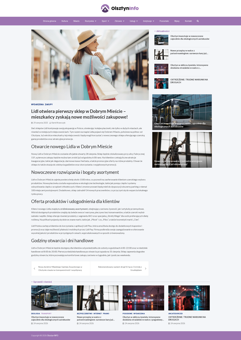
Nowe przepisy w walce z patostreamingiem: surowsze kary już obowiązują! (188, 53)
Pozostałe (164, 21)
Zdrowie (118, 21)
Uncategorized (175, 314)
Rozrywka (89, 21)
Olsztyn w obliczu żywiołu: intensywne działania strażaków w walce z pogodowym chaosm (189, 68)
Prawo (106, 314)
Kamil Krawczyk (58, 123)
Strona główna (49, 21)
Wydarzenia (37, 104)
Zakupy (49, 104)
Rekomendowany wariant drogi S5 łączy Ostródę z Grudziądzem (120, 268)
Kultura (65, 21)
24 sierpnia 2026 (40, 323)
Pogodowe (127, 314)
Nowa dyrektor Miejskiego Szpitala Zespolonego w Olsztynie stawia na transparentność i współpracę (60, 268)
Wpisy (176, 21)
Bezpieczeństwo (84, 314)
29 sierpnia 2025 (40, 123)
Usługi (132, 21)
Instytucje (147, 21)
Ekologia (35, 314)
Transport (46, 314)
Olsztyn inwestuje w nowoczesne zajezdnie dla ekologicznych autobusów (189, 37)
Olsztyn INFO (52, 335)
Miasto (76, 21)
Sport (104, 21)
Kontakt (188, 21)
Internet (97, 314)
